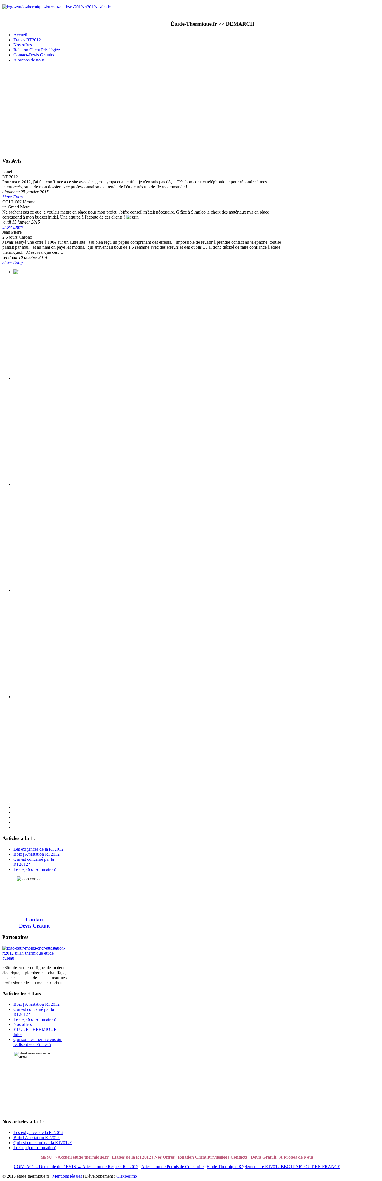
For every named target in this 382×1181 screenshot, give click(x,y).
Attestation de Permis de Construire (172, 1166)
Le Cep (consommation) (34, 869)
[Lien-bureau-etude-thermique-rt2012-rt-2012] (56, 6)
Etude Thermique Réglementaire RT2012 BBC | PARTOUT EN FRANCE (273, 1166)
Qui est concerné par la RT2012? (42, 1142)
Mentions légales (67, 1176)
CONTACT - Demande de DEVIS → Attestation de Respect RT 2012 (76, 1166)
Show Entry (12, 197)
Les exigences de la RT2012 (38, 849)
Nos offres (22, 1024)
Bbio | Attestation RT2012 (36, 854)
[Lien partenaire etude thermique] (34, 958)
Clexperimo (126, 1176)
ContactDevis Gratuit (34, 923)
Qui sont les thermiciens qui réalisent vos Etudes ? (37, 1042)
